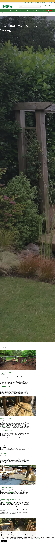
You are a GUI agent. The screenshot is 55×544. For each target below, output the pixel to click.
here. (16, 513)
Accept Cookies (4, 541)
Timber (5, 10)
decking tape (6, 456)
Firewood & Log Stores (36, 10)
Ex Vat (49, 2)
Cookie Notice (51, 534)
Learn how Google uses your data (39, 538)
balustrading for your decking (6, 502)
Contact (45, 2)
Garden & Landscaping (11, 10)
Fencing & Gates (18, 10)
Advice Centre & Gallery (40, 2)
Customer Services (29, 2)
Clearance (49, 10)
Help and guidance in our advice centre (8, 12)
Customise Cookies (12, 541)
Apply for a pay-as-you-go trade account (22, 12)
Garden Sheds (29, 10)
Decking (24, 10)
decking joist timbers (4, 426)
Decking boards (10, 492)
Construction (44, 10)
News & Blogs (34, 2)
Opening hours (50, 12)
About (25, 2)
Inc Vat (54, 2)
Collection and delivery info (37, 12)
